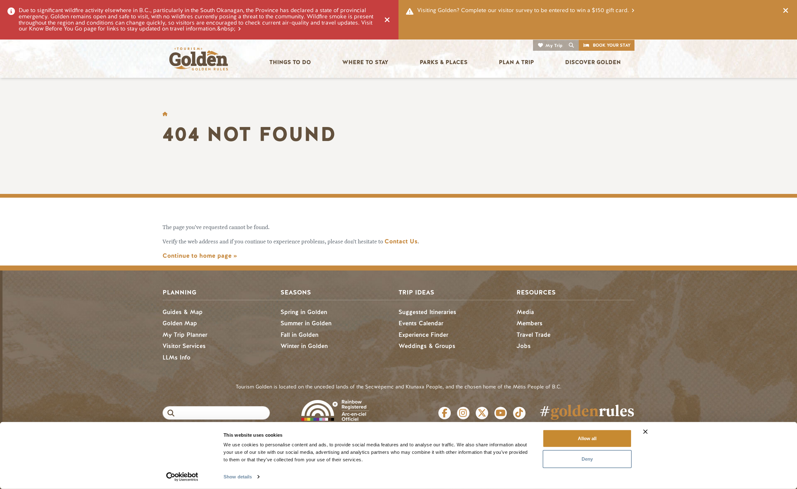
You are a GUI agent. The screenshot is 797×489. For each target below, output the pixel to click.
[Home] (198, 59)
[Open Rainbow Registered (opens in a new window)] (335, 410)
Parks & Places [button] (444, 62)
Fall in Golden (299, 335)
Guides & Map (183, 312)
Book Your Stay (611, 45)
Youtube (500, 413)
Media (525, 312)
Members (529, 323)
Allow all (587, 438)
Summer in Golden (306, 323)
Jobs (523, 346)
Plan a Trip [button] (516, 62)
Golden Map (180, 323)
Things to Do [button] (290, 62)
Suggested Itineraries (427, 312)
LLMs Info (177, 357)
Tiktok (519, 413)
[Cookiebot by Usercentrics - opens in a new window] (182, 477)
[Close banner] (645, 432)
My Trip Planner (185, 335)
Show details (238, 476)
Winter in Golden (304, 346)
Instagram (463, 413)
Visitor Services (184, 346)
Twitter (482, 413)
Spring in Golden (304, 312)
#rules (586, 410)
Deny (587, 458)
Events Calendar (420, 323)
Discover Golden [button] (593, 62)
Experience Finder (423, 335)
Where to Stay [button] (365, 62)
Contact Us (400, 241)
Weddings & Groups (426, 346)
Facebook (444, 413)
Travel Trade (533, 335)
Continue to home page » (200, 256)
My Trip (554, 46)
